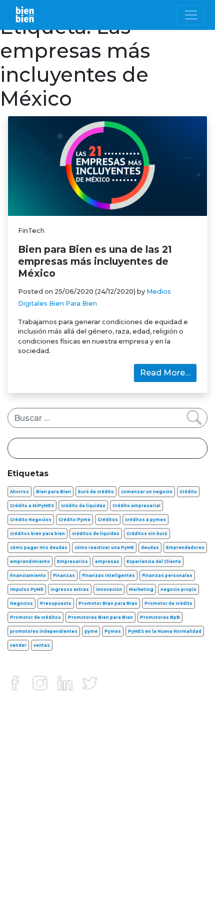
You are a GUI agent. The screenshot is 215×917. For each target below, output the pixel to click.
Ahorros (19, 491)
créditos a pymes (145, 519)
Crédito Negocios (31, 519)
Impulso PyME (27, 589)
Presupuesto (56, 603)
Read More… (165, 372)
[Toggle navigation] (191, 15)
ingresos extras (69, 589)
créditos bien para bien (37, 533)
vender (18, 645)
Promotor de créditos (35, 617)
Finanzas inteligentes (108, 575)
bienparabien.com (107, 903)
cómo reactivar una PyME (104, 547)
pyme (91, 631)
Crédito (188, 491)
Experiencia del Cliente (153, 561)
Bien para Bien (53, 491)
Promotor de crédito (168, 603)
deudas (150, 547)
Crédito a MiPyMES (32, 505)
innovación (109, 589)
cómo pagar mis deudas (39, 547)
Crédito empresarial (136, 505)
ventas (42, 645)
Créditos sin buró (147, 533)
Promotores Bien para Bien (100, 617)
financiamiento (28, 575)
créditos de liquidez (96, 533)
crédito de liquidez (83, 505)
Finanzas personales (167, 575)
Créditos (108, 519)
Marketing (141, 589)
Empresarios (72, 561)
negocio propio (178, 589)
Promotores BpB (160, 617)
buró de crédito (96, 491)
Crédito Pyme (74, 519)
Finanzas (64, 575)
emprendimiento (30, 561)
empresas (107, 561)
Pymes (112, 631)
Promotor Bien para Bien (108, 603)
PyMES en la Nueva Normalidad (165, 631)
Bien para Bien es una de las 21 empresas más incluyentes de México (95, 261)
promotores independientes (44, 631)
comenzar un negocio (146, 491)
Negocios (21, 603)
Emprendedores (185, 547)
